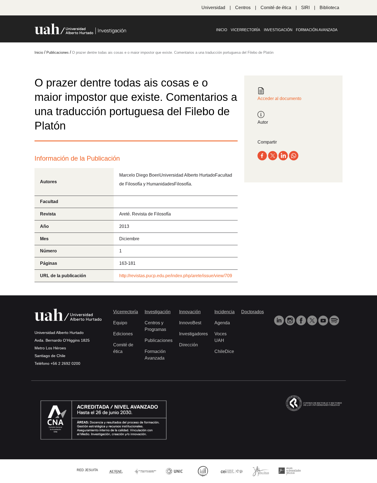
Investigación (278, 30)
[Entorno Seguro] (203, 470)
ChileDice (224, 351)
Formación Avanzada (317, 30)
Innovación (190, 311)
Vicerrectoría (245, 30)
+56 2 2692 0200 (65, 363)
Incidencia (224, 311)
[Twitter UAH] (312, 320)
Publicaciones (158, 340)
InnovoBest (190, 322)
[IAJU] (145, 471)
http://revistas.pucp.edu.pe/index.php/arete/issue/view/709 (175, 275)
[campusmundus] (232, 471)
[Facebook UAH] (301, 320)
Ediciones (123, 333)
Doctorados (252, 311)
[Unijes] (289, 470)
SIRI (305, 7)
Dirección (188, 344)
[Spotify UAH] (334, 320)
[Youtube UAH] (323, 320)
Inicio (221, 30)
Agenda (222, 322)
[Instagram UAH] (290, 320)
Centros (243, 7)
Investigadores (193, 333)
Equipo (120, 322)
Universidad (213, 7)
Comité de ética (276, 7)
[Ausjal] (116, 471)
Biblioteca (329, 7)
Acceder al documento (279, 98)
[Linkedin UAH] (279, 320)
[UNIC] (174, 470)
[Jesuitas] (261, 470)
